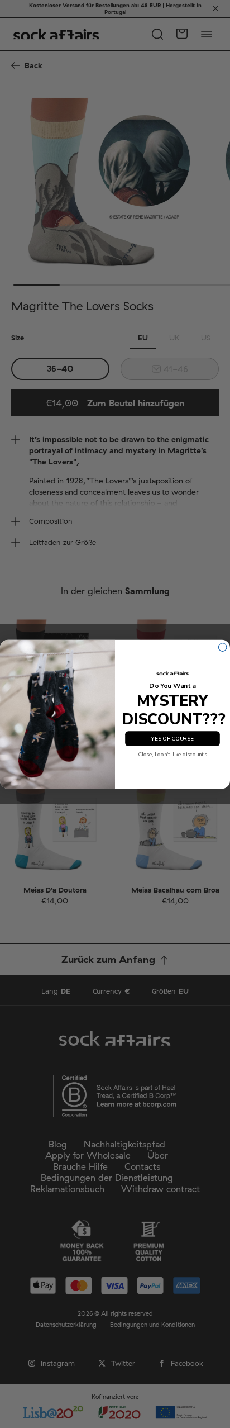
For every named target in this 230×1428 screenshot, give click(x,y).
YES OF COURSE (172, 738)
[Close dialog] (222, 647)
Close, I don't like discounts (172, 754)
